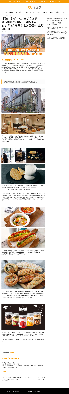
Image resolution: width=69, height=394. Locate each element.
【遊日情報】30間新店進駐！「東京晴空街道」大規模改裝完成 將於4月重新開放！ (19, 81)
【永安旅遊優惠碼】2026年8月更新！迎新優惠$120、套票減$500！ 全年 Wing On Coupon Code (57, 33)
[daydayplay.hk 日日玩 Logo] (34, 7)
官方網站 (12, 352)
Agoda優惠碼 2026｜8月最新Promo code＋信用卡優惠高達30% (57, 28)
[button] (63, 12)
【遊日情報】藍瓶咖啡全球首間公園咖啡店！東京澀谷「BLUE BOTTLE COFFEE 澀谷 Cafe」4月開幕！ (11, 379)
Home (2, 15)
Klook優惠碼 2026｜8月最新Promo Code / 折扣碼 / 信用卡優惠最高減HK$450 (57, 19)
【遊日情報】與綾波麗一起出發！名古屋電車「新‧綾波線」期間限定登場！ (34, 378)
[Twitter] (59, 391)
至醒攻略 (6, 15)
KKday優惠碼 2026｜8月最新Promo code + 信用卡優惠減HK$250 (57, 23)
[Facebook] (54, 391)
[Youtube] (61, 391)
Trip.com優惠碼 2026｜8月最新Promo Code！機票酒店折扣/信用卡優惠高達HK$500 (56, 39)
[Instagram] (56, 391)
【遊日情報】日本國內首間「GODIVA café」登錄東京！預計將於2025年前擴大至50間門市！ (21, 82)
